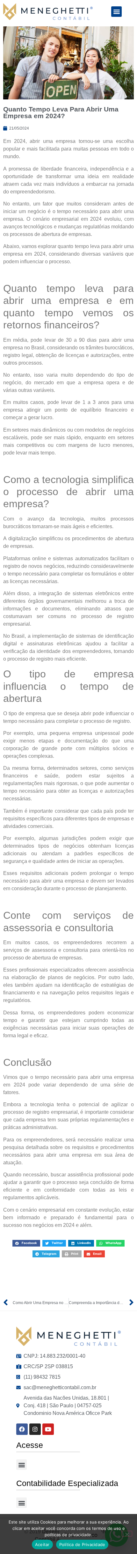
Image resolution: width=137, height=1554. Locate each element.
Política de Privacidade (82, 1544)
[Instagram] (35, 1429)
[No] (126, 1534)
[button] (116, 11)
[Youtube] (48, 1429)
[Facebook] (22, 1429)
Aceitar (42, 1544)
